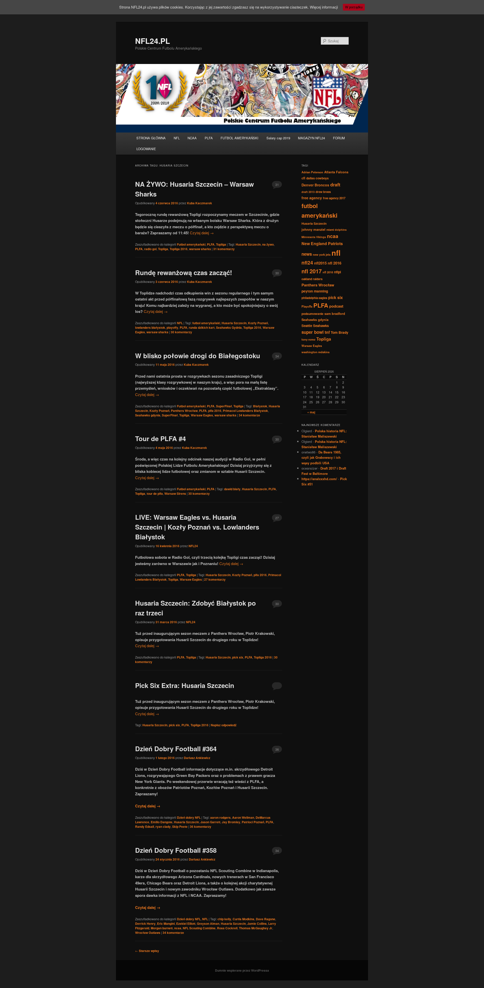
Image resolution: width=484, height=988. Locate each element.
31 (277, 184)
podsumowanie (312, 313)
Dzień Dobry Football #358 (176, 850)
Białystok (260, 406)
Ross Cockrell (227, 928)
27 (277, 517)
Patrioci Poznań (253, 822)
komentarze (249, 415)
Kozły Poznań (258, 323)
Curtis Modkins (243, 919)
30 (277, 273)
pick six (237, 657)
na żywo (268, 244)
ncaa (177, 928)
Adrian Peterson (312, 172)
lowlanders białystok (150, 327)
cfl (303, 178)
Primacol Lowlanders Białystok (245, 410)
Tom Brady (339, 332)
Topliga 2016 (179, 249)
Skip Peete (180, 826)
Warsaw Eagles (202, 415)
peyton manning (314, 290)
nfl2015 (320, 263)
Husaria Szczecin (248, 244)
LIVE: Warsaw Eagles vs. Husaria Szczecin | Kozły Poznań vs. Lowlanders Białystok (197, 526)
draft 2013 (308, 192)
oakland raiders (311, 279)
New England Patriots (322, 243)
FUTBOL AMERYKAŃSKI (239, 138)
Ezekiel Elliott (185, 923)
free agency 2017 (334, 198)
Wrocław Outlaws (147, 932)
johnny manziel (313, 229)
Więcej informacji (324, 7)
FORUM (339, 138)
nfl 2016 (334, 263)
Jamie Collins (257, 923)
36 (277, 749)
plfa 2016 (214, 410)
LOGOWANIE (146, 148)
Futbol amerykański (191, 244)
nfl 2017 (311, 271)
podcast (336, 306)
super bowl (312, 332)
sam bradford (334, 313)
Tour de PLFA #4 (160, 438)
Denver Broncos (315, 184)
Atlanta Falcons (336, 172)
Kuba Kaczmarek (199, 203)
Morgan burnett (162, 928)
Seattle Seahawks (315, 325)
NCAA (192, 138)
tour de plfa (155, 493)
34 (277, 356)
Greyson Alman (208, 923)
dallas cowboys (317, 178)
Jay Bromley (231, 822)
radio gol (150, 249)
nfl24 (307, 262)
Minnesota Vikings (313, 237)
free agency (311, 197)
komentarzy (224, 249)
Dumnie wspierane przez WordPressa (242, 970)
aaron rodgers (220, 817)
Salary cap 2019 (278, 138)
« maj (311, 412)
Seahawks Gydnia (229, 327)
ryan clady (163, 826)
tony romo (308, 339)
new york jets (321, 254)
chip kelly (224, 919)
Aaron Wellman (243, 817)
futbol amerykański (206, 323)
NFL (177, 138)
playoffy (172, 327)
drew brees (323, 192)
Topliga (221, 244)
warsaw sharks (200, 249)
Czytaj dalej (202, 232)
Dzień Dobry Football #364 (176, 748)
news (306, 254)
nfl (336, 252)
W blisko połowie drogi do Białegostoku (197, 355)
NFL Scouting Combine (199, 928)
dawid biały (232, 489)
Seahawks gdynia (147, 415)
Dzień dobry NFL (189, 817)
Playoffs (306, 306)
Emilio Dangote (161, 822)
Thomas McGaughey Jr (255, 928)
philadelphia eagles (314, 298)
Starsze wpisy (147, 950)
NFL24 (193, 546)
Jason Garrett (210, 822)
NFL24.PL (152, 40)
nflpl (337, 271)
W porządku (353, 7)
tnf (327, 332)
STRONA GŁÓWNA (151, 138)
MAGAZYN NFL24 (311, 138)
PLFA (209, 138)
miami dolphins (336, 230)
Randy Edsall (144, 826)
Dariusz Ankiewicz (197, 757)
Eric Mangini (166, 923)
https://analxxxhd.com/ (319, 478)
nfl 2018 (328, 272)
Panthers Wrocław (184, 410)
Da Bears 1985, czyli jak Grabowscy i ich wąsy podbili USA (321, 457)
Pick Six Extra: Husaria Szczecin (184, 685)
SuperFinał (224, 406)
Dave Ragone (265, 919)
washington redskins (315, 352)
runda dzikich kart (202, 327)
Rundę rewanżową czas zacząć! (183, 272)
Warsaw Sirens (175, 493)
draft (335, 184)
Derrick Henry (145, 923)
